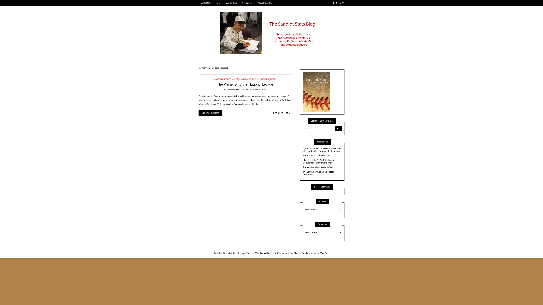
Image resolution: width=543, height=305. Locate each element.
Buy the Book (231, 3)
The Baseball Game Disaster (316, 155)
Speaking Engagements (245, 79)
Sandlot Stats (206, 3)
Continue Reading (210, 113)
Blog (218, 3)
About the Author (265, 3)
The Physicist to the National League (245, 84)
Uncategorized (267, 79)
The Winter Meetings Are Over (318, 167)
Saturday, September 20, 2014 (254, 90)
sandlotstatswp (232, 90)
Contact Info (247, 3)
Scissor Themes (294, 253)
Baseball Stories (222, 79)
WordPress (324, 253)
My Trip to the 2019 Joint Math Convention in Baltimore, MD (318, 161)
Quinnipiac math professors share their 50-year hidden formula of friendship (322, 149)
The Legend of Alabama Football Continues (318, 173)
